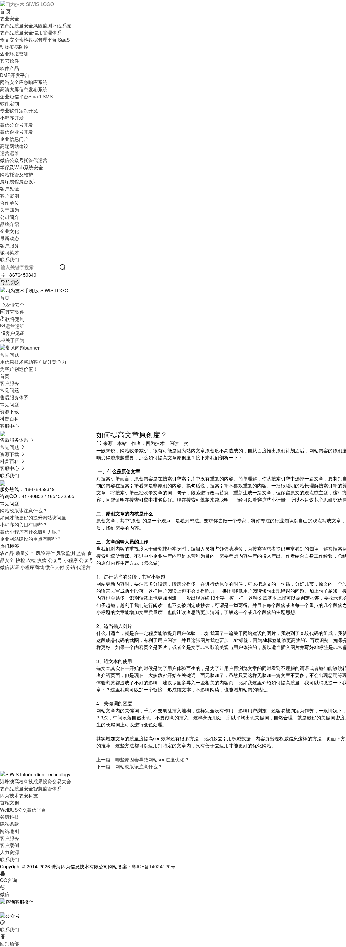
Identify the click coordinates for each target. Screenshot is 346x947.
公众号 (55, 560)
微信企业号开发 (16, 131)
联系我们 (9, 259)
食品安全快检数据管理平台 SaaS (35, 39)
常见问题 (9, 404)
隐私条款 (9, 823)
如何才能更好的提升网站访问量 (33, 517)
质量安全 (25, 552)
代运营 (83, 567)
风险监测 (65, 552)
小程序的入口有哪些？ (23, 524)
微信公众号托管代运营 (23, 160)
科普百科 (9, 418)
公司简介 (9, 216)
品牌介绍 (9, 224)
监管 (81, 552)
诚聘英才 (9, 252)
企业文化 (9, 231)
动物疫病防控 (14, 46)
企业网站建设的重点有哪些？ (30, 538)
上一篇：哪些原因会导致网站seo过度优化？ (142, 759)
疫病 (42, 560)
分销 (70, 567)
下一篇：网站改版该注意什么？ (129, 766)
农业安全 (9, 18)
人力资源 (9, 852)
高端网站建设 (14, 146)
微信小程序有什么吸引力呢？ (30, 531)
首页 (4, 297)
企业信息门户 (14, 138)
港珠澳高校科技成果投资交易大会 (35, 781)
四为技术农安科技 (19, 795)
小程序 (71, 560)
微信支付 (54, 567)
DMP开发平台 (14, 75)
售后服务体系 (14, 397)
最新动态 (9, 238)
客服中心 (9, 425)
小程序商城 (32, 567)
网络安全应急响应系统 (23, 82)
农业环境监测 (14, 53)
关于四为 (9, 209)
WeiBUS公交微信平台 (23, 809)
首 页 (5, 11)
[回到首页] (27, 3)
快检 (20, 560)
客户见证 (9, 188)
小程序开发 (12, 117)
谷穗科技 (9, 816)
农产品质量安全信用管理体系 (30, 32)
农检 (31, 560)
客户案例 (9, 195)
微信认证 (9, 567)
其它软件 (9, 60)
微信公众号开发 (16, 124)
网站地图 (9, 830)
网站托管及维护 (16, 174)
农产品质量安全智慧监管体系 (30, 788)
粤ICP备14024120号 (153, 866)
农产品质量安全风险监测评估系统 (35, 25)
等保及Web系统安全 (21, 167)
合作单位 (9, 202)
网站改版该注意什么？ (23, 510)
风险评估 (45, 552)
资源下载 (9, 411)
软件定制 (9, 103)
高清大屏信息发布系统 (23, 89)
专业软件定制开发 (19, 110)
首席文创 (9, 802)
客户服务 (9, 245)
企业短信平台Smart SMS (26, 96)
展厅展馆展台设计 (19, 181)
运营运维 (9, 153)
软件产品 (9, 68)
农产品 (7, 552)
